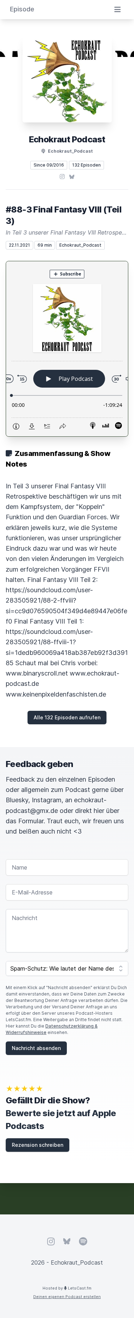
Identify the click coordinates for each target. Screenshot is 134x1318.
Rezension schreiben (37, 1145)
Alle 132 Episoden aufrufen (67, 717)
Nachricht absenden (36, 1048)
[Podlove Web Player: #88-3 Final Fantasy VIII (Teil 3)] (67, 348)
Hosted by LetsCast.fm (67, 1288)
